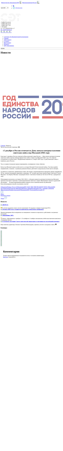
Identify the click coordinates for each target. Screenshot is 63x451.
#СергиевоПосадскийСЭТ (37, 190)
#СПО (28, 187)
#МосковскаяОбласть (21, 188)
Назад (2, 194)
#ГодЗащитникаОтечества (8, 188)
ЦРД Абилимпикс (9, 45)
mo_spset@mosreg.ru (6, 29)
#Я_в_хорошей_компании (46, 188)
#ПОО (45, 187)
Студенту (6, 41)
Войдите (5, 257)
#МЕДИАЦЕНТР (38, 187)
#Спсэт (14, 187)
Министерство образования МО (10, 2)
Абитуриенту (7, 39)
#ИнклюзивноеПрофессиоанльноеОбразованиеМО (15, 190)
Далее (2, 198)
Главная (6, 38)
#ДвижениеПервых (6, 187)
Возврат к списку (5, 195)
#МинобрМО (51, 187)
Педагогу (6, 44)
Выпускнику (7, 42)
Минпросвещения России (29, 2)
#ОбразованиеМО (21, 187)
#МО (32, 187)
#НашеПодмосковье (33, 188)
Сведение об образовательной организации (16, 36)
